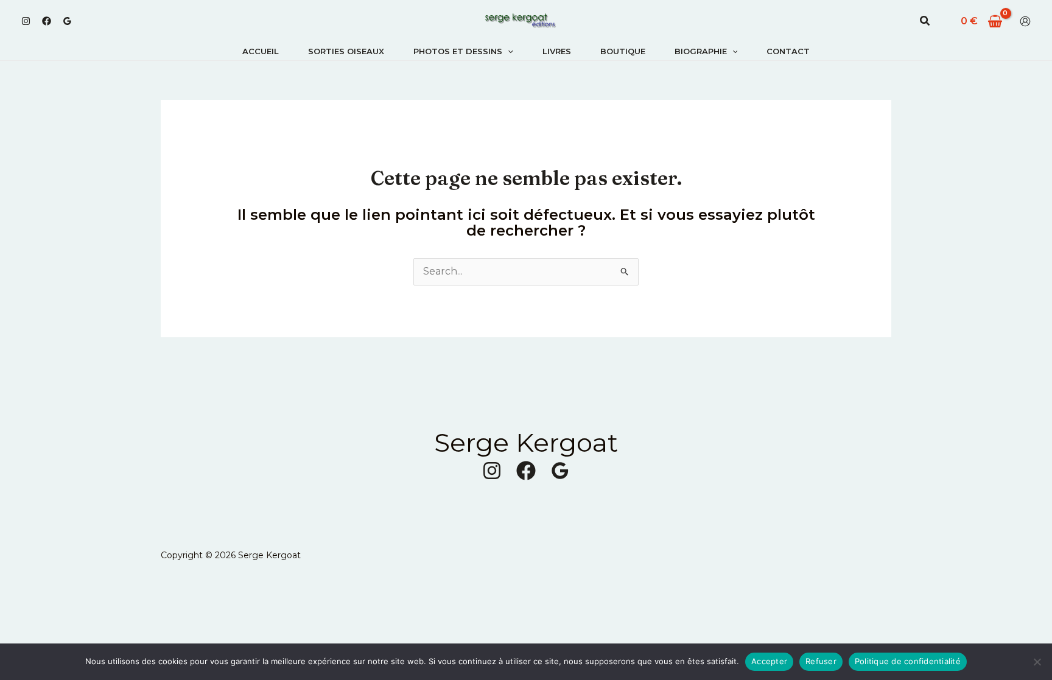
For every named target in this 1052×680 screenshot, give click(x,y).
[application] (507, 51)
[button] (925, 21)
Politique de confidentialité (908, 661)
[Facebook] (46, 21)
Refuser (820, 661)
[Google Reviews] (67, 21)
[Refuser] (1037, 662)
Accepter (769, 661)
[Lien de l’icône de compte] (1025, 21)
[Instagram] (25, 21)
